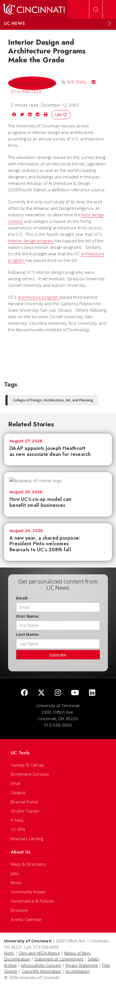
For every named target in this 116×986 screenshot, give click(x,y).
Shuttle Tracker (25, 811)
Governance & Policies (32, 901)
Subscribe (58, 655)
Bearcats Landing (27, 838)
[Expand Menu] (109, 23)
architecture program (39, 297)
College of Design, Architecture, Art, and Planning (53, 400)
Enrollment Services (30, 774)
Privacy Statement (82, 965)
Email (16, 783)
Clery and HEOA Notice (39, 953)
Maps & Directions (28, 864)
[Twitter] (41, 693)
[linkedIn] (92, 693)
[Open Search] (96, 9)
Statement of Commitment (58, 959)
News (16, 882)
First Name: (27, 616)
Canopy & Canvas (27, 765)
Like (59, 114)
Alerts (9, 953)
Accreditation (78, 971)
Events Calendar (26, 919)
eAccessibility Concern (41, 965)
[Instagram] (58, 693)
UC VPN (18, 829)
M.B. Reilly (76, 82)
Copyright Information (41, 971)
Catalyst (18, 792)
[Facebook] (24, 693)
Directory (19, 910)
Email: (22, 598)
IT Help (17, 820)
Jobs (15, 873)
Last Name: (27, 634)
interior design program (31, 240)
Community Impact (28, 891)
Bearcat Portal (24, 801)
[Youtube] (75, 693)
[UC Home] (33, 9)
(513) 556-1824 (26, 91)
